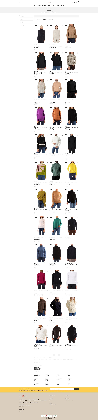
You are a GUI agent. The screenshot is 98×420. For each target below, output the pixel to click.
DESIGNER (37, 16)
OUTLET (48, 5)
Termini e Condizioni (53, 402)
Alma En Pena (36, 383)
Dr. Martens (58, 375)
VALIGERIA (57, 5)
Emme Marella (36, 372)
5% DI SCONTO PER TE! (24, 389)
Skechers (35, 379)
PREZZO (59, 16)
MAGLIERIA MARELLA (37, 368)
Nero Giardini (70, 372)
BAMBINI (44, 5)
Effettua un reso (67, 398)
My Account (67, 395)
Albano (69, 375)
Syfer (51, 418)
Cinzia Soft (36, 374)
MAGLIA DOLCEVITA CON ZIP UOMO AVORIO (40, 345)
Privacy (51, 403)
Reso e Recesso (52, 400)
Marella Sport (70, 380)
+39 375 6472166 (21, 406)
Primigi (46, 374)
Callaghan (47, 375)
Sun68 (69, 379)
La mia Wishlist (67, 399)
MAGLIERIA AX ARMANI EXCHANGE (39, 366)
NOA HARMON (70, 383)
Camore (35, 380)
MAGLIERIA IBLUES (37, 369)
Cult (57, 372)
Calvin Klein (69, 376)
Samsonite (47, 384)
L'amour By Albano (37, 375)
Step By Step (54, 359)
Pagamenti (51, 398)
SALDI (52, 5)
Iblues (46, 376)
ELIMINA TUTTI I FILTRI (38, 19)
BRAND (62, 5)
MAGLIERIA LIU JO (37, 362)
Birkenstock (36, 376)
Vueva (57, 380)
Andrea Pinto (58, 379)
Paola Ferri (47, 380)
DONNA (35, 5)
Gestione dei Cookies (53, 404)
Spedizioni (51, 399)
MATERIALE (43, 16)
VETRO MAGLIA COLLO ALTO (54, 264)
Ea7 (68, 384)
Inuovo (35, 384)
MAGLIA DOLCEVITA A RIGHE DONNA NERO (40, 154)
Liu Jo (57, 376)
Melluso (46, 383)
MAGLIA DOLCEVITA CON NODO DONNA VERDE (41, 209)
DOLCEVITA (55, 12)
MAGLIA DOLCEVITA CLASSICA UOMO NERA (71, 264)
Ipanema (58, 384)
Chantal (46, 379)
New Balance (47, 372)
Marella (58, 374)
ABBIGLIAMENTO (45, 12)
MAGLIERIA (51, 12)
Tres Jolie (58, 383)
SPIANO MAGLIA (36, 264)
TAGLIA (54, 16)
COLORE (49, 16)
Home (41, 12)
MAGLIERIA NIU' (36, 367)
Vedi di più (49, 10)
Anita (68, 374)
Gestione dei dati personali (69, 400)
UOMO (39, 5)
